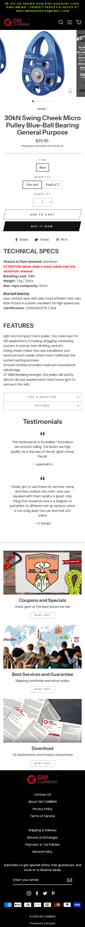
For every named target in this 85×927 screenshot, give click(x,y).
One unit (32, 185)
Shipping (27, 146)
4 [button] (43, 102)
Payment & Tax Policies (42, 845)
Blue (43, 167)
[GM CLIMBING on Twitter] (45, 893)
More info (43, 615)
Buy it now (42, 226)
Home (41, 109)
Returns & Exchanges (42, 837)
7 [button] (53, 102)
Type (42, 160)
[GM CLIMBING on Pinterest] (53, 893)
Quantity (42, 177)
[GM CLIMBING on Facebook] (37, 893)
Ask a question (42, 397)
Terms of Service (42, 816)
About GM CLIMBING (42, 802)
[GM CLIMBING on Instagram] (29, 893)
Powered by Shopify (42, 923)
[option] (42, 7)
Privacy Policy (43, 809)
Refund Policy (42, 852)
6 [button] (49, 102)
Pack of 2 (52, 185)
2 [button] (37, 102)
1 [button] (33, 101)
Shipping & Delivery (42, 830)
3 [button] (40, 102)
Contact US (42, 794)
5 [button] (46, 102)
